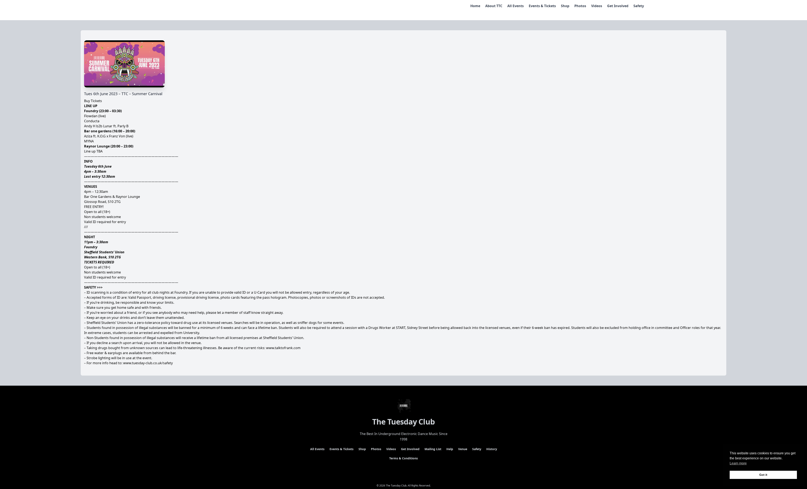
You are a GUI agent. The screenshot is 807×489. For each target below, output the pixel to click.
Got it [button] (763, 474)
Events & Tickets (542, 6)
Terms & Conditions (403, 458)
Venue (462, 449)
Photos (580, 6)
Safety (638, 6)
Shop (565, 6)
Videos (596, 6)
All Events (515, 6)
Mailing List (433, 449)
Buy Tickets (93, 101)
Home (475, 6)
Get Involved (617, 6)
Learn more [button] (738, 463)
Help (449, 449)
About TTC (493, 6)
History (491, 449)
